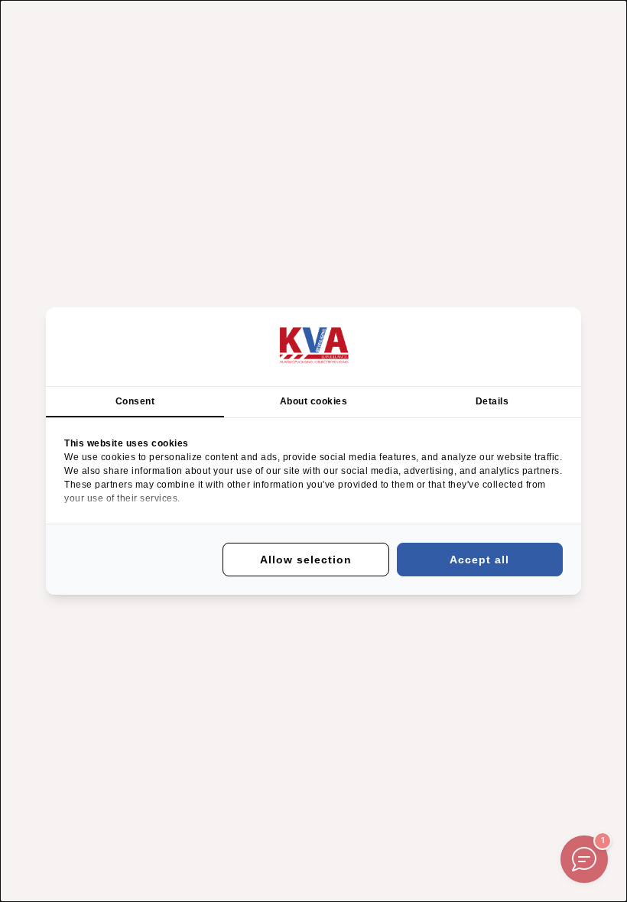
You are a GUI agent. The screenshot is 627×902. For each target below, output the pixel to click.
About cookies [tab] (314, 401)
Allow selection (306, 559)
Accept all (479, 559)
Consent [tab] (135, 401)
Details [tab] (492, 401)
